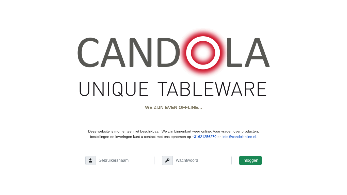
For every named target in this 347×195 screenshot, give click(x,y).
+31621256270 (204, 137)
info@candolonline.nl (239, 137)
